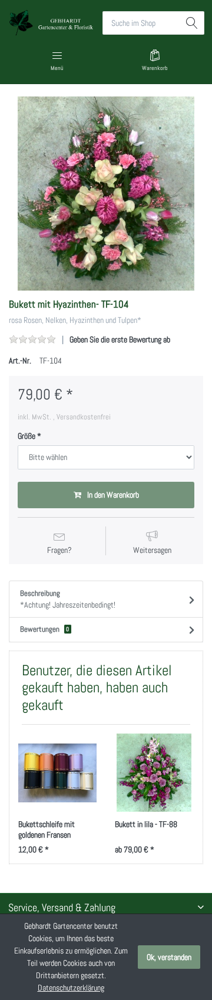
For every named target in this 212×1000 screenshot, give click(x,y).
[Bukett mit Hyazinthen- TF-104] (106, 193)
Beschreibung (67, 599)
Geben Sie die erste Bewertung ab (119, 339)
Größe (26, 436)
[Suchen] (192, 23)
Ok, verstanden (169, 957)
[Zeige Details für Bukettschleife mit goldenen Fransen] (57, 773)
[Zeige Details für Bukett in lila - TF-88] (154, 773)
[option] (106, 193)
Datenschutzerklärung (71, 987)
